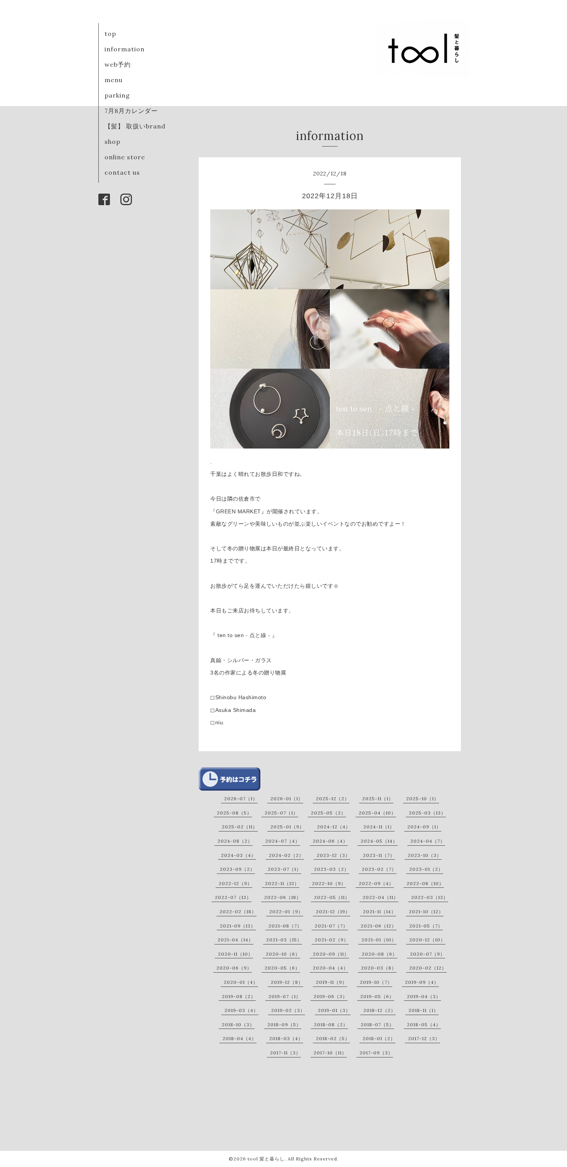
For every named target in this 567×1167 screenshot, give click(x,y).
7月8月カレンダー (131, 111)
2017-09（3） (376, 1053)
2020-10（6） (283, 954)
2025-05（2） (328, 813)
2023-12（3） (333, 855)
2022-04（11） (380, 897)
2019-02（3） (288, 1010)
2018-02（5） (333, 1038)
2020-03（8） (379, 968)
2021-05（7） (426, 926)
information (125, 49)
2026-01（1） (286, 798)
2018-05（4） (424, 1024)
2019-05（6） (377, 996)
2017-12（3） (424, 1038)
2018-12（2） (379, 1010)
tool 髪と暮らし (266, 1159)
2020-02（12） (428, 968)
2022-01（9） (286, 911)
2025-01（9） (287, 827)
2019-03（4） (241, 1010)
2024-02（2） (286, 855)
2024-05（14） (379, 841)
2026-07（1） (241, 798)
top (110, 33)
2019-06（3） (331, 996)
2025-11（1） (377, 798)
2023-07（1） (284, 869)
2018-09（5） (284, 1024)
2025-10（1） (422, 798)
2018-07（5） (377, 1024)
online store (125, 157)
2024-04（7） (427, 841)
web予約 (118, 64)
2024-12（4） (334, 827)
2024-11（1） (379, 827)
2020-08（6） (379, 954)
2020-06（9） (234, 968)
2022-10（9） (329, 883)
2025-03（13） (427, 813)
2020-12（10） (427, 940)
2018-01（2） (379, 1038)
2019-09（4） (422, 982)
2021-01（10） (379, 940)
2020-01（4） (241, 982)
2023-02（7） (379, 869)
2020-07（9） (427, 954)
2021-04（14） (235, 940)
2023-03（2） (331, 869)
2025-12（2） (332, 798)
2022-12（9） (235, 883)
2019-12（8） (287, 982)
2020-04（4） (330, 968)
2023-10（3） (425, 855)
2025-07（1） (281, 813)
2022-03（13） (429, 897)
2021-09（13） (238, 926)
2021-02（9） (332, 940)
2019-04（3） (424, 996)
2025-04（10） (377, 813)
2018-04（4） (239, 1038)
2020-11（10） (235, 954)
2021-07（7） (331, 926)
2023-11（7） (379, 855)
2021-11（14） (379, 911)
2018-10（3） (238, 1024)
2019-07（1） (284, 996)
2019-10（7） (376, 982)
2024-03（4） (238, 855)
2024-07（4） (282, 841)
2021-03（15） (284, 940)
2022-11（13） (282, 883)
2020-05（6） (282, 968)
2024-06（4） (330, 841)
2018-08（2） (331, 1024)
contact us (122, 172)
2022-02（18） (237, 911)
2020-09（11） (331, 954)
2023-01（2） (426, 869)
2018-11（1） (423, 1010)
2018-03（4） (286, 1038)
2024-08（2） (235, 841)
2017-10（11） (330, 1053)
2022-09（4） (376, 883)
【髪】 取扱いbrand (135, 126)
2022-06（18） (282, 897)
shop (112, 141)
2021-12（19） (333, 911)
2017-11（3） (285, 1053)
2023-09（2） (237, 869)
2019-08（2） (239, 996)
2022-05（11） (332, 897)
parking (117, 95)
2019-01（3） (334, 1010)
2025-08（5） (234, 813)
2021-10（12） (426, 911)
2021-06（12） (379, 926)
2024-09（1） (424, 827)
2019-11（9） (331, 982)
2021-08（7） (285, 926)
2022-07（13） (233, 897)
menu (114, 80)
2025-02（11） (240, 827)
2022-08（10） (425, 883)
